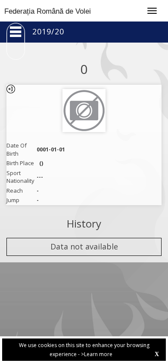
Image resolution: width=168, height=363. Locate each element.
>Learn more (96, 354)
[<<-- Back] (10, 89)
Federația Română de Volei (47, 11)
